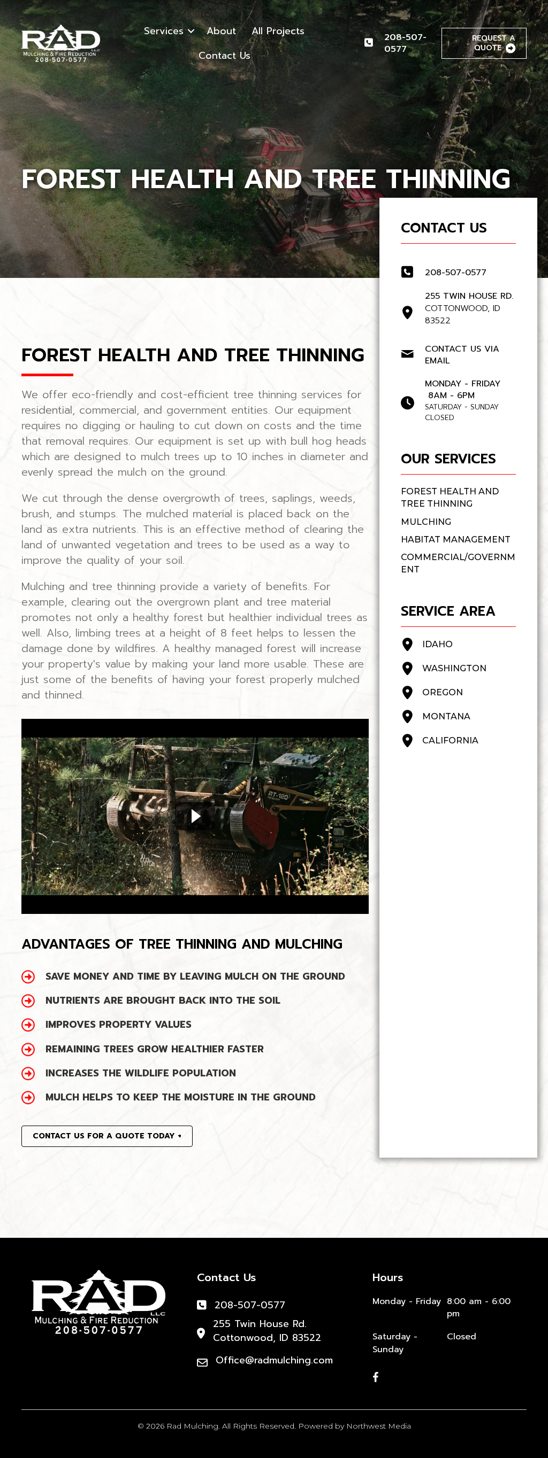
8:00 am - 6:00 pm (479, 1308)
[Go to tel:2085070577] (397, 44)
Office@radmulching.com (274, 1360)
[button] (191, 31)
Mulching (426, 522)
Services (164, 31)
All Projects (278, 31)
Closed (461, 1337)
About (221, 31)
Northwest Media (378, 1426)
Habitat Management (456, 539)
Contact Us (224, 55)
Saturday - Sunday (394, 1343)
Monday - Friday (406, 1302)
